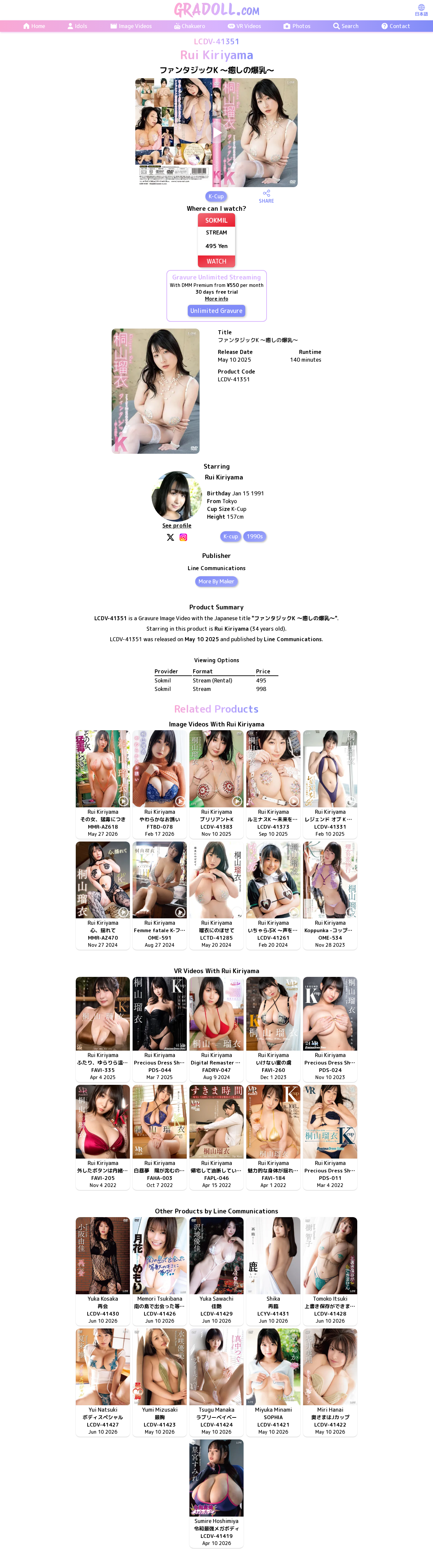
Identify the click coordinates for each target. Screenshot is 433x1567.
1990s (255, 536)
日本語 (421, 14)
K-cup (231, 536)
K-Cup (216, 196)
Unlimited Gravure (216, 311)
